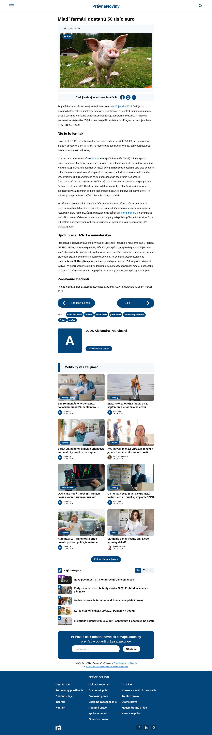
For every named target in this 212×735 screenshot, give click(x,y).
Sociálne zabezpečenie (103, 701)
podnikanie (101, 314)
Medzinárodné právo (134, 707)
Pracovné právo (98, 696)
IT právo (127, 684)
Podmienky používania (70, 690)
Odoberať (131, 649)
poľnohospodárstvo (134, 314)
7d (144, 570)
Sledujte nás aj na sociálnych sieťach (96, 97)
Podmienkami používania (125, 663)
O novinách (63, 684)
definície (95, 158)
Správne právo (98, 713)
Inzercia (60, 701)
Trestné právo (130, 696)
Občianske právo (99, 684)
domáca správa (74, 314)
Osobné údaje (64, 696)
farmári (89, 314)
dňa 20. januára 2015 (121, 106)
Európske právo (131, 713)
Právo (67, 36)
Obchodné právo (99, 690)
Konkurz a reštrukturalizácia (139, 690)
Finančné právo (98, 719)
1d (138, 570)
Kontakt (60, 707)
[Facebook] (122, 97)
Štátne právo (129, 701)
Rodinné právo (98, 707)
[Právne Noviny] (106, 5)
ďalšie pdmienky (127, 213)
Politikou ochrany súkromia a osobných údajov (107, 666)
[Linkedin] (134, 97)
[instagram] (128, 97)
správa (72, 320)
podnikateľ (115, 314)
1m (151, 570)
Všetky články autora (99, 348)
